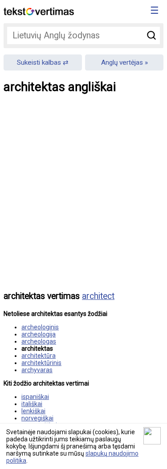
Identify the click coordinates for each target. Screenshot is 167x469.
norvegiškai (37, 418)
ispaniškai (35, 396)
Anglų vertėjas (122, 62)
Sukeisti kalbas (39, 62)
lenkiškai (33, 411)
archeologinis (40, 327)
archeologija (38, 334)
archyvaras (37, 370)
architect (98, 296)
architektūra (38, 355)
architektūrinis (41, 362)
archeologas (38, 341)
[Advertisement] (83, 198)
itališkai (31, 403)
